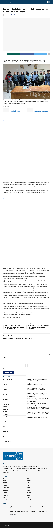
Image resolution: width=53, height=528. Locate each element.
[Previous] (25, 117)
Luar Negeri (6, 404)
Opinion (5, 411)
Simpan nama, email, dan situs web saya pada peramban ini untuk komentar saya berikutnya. (24, 368)
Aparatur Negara (10, 5)
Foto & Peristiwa (7, 392)
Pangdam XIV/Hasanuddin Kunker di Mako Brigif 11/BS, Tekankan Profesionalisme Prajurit (17, 110)
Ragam (4, 424)
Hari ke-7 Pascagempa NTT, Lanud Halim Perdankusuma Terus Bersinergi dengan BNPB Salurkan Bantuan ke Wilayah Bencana (36, 390)
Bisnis (4, 382)
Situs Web (29, 363)
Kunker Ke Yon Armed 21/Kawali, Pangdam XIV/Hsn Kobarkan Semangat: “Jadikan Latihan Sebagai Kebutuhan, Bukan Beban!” (38, 400)
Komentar (5, 341)
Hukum (33, 14)
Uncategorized (7, 441)
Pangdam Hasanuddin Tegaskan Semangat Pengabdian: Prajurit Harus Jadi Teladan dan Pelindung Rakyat (41, 110)
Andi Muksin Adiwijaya (11, 14)
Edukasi (5, 384)
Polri (4, 421)
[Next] (28, 117)
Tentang (4, 524)
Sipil (4, 426)
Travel (5, 436)
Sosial (4, 429)
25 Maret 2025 (21, 14)
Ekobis (4, 387)
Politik (5, 416)
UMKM (4, 438)
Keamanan (5, 396)
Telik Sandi (6, 433)
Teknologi (5, 431)
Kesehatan (38, 14)
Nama (5, 357)
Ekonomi (5, 389)
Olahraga (5, 409)
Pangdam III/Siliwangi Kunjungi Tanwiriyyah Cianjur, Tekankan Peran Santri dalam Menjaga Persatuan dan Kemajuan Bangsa (38, 395)
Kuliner (5, 401)
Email (4, 363)
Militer (41, 14)
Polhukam (5, 414)
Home (4, 5)
